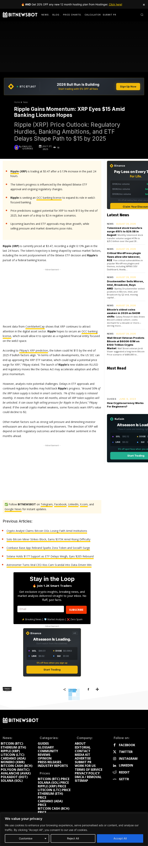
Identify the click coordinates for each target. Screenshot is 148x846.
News (25, 102)
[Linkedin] (114, 765)
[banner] (74, 86)
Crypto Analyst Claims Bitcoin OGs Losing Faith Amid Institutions (47, 531)
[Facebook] (88, 689)
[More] (97, 689)
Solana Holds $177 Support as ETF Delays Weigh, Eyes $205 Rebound (50, 556)
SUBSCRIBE (76, 610)
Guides (111, 399)
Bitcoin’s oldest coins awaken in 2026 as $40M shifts (123, 313)
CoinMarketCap (35, 326)
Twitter (126, 752)
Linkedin (126, 765)
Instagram (128, 758)
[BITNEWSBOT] (20, 14)
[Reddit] (114, 772)
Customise (25, 838)
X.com (84, 504)
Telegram (47, 504)
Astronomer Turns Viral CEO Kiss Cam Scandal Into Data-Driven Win (49, 565)
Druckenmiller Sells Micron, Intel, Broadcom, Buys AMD (125, 285)
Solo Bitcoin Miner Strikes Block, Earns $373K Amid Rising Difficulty (48, 539)
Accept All (120, 838)
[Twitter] (114, 752)
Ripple (14, 171)
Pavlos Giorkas (27, 147)
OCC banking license (49, 197)
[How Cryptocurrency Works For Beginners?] (126, 384)
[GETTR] (114, 779)
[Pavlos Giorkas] (16, 147)
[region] (74, 829)
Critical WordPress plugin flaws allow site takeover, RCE (124, 256)
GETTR (124, 779)
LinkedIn (73, 504)
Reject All (73, 838)
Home (17, 102)
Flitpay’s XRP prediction (33, 350)
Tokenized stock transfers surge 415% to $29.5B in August (124, 231)
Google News (13, 509)
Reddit (124, 772)
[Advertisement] (52, 296)
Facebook (60, 504)
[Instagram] (114, 758)
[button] (142, 14)
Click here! (115, 4)
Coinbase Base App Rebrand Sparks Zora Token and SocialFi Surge (48, 548)
